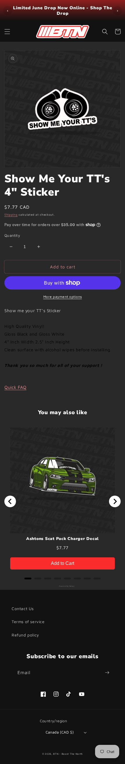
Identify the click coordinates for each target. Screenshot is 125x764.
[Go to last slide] (10, 501)
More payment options (62, 296)
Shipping (11, 214)
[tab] (27, 578)
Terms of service (28, 621)
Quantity (12, 235)
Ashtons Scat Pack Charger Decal (62, 538)
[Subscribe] (107, 672)
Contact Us (23, 608)
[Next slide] (115, 501)
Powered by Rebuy (62, 586)
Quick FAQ (15, 387)
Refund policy (25, 634)
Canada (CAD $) (60, 732)
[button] (7, 31)
